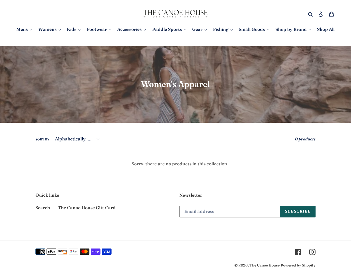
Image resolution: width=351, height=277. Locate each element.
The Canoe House (265, 265)
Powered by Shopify (298, 265)
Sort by (42, 139)
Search (42, 207)
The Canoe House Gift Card (87, 207)
